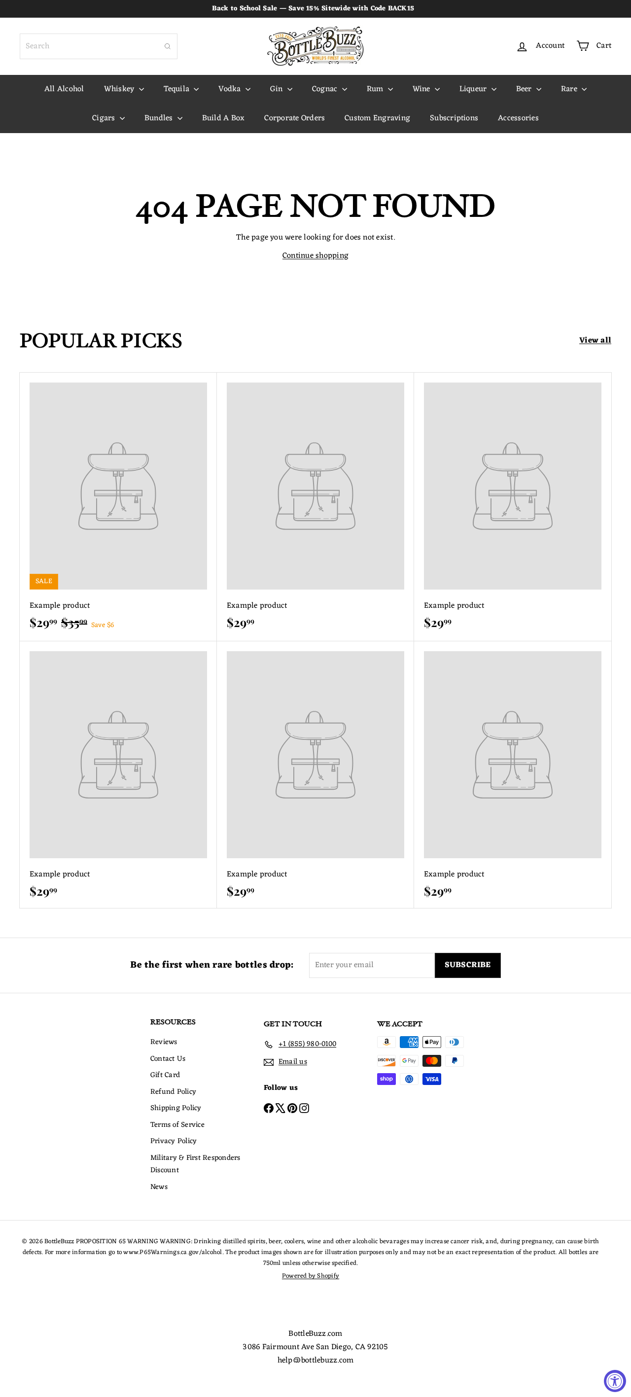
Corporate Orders (294, 118)
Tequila (178, 89)
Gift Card (165, 1075)
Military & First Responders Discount (195, 1165)
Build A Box (223, 118)
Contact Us (167, 1059)
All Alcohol (64, 89)
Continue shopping (315, 256)
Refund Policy (173, 1092)
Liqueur (474, 89)
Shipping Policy (176, 1108)
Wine (422, 89)
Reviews (163, 1042)
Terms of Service (177, 1125)
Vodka (230, 89)
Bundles (159, 118)
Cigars (104, 118)
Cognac (326, 89)
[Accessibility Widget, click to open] (615, 1381)
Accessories (518, 118)
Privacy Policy (173, 1141)
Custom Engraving (377, 118)
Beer (525, 89)
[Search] (167, 46)
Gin (277, 89)
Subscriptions (454, 118)
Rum (376, 89)
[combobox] (98, 46)
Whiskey (120, 89)
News (159, 1187)
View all (595, 341)
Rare (570, 89)
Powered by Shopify (310, 1276)
